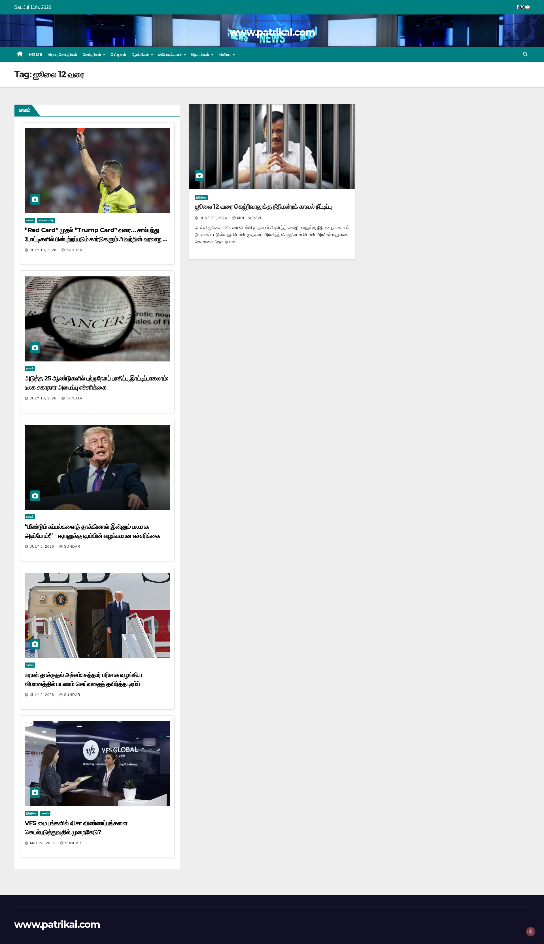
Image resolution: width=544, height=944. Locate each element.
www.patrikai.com (272, 32)
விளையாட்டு (46, 220)
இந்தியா (31, 813)
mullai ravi (249, 218)
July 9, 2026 (42, 547)
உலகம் (29, 220)
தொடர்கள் (201, 54)
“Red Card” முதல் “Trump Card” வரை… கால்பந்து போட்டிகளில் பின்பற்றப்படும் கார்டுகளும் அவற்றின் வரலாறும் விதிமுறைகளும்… (95, 239)
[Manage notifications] (530, 931)
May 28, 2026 (43, 843)
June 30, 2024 (214, 218)
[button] (525, 54)
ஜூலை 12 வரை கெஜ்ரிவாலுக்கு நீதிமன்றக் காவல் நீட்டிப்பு (263, 206)
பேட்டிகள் (118, 54)
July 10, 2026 (44, 250)
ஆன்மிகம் (141, 54)
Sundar (74, 250)
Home (35, 54)
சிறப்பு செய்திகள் (62, 54)
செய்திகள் (93, 54)
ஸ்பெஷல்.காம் (170, 54)
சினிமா (225, 54)
